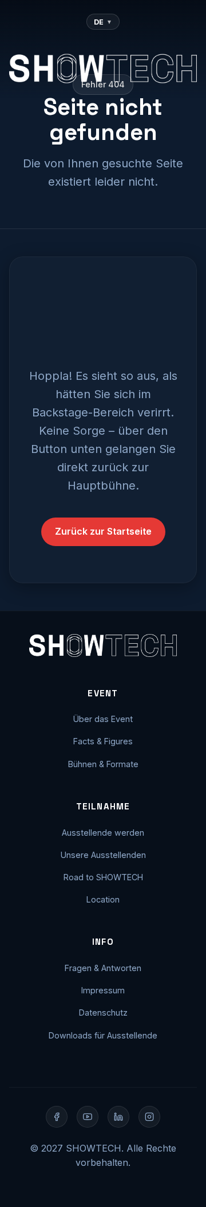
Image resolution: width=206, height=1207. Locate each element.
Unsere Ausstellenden (103, 855)
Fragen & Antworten (103, 968)
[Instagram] (149, 1117)
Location (103, 899)
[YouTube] (87, 1117)
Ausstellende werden (103, 832)
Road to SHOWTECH (103, 877)
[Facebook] (57, 1117)
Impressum (103, 990)
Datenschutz (103, 1012)
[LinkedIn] (118, 1117)
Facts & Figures (103, 741)
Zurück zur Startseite (103, 531)
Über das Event (103, 719)
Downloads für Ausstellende (103, 1035)
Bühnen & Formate (103, 764)
